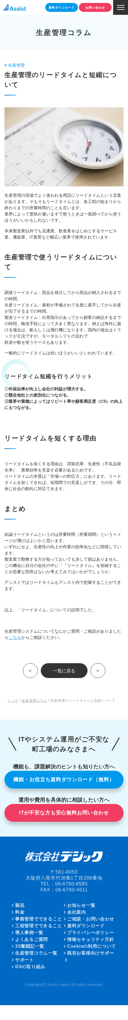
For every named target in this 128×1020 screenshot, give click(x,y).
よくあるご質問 (31, 939)
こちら (15, 637)
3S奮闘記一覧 (29, 946)
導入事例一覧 (29, 932)
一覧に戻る (64, 670)
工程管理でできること (38, 925)
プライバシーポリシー (90, 932)
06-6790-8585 (71, 883)
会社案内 (76, 912)
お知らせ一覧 (81, 905)
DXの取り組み (30, 966)
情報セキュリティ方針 (90, 939)
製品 (20, 905)
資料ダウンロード (86, 925)
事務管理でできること (38, 918)
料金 (20, 912)
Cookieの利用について (91, 946)
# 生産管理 (14, 65)
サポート (24, 959)
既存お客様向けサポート (89, 956)
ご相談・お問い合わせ (90, 918)
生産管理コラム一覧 (36, 952)
